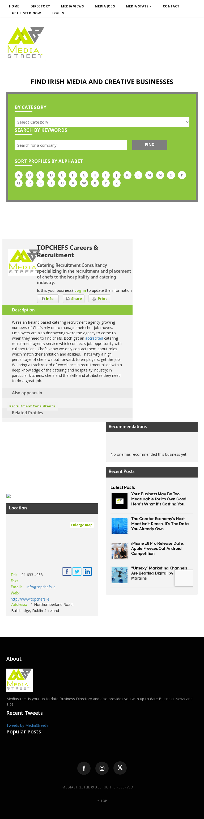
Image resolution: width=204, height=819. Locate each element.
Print (102, 298)
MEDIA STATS (137, 6)
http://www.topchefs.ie (30, 599)
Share (76, 298)
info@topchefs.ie (41, 586)
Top (103, 801)
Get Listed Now (26, 13)
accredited (94, 338)
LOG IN (58, 13)
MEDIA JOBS (105, 6)
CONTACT (171, 6)
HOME (14, 6)
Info (49, 298)
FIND (150, 144)
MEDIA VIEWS (72, 6)
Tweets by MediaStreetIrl (27, 725)
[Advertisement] (46, 455)
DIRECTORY (40, 6)
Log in (80, 290)
